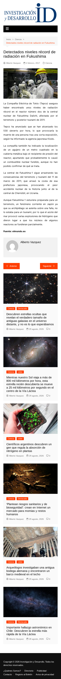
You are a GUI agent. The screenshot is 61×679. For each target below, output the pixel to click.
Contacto (7, 674)
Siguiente (47, 266)
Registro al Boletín (23, 674)
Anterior (13, 266)
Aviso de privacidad (45, 674)
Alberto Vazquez (13, 63)
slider (20, 372)
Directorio (28, 671)
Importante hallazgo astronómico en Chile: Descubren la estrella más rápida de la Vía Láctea (29, 631)
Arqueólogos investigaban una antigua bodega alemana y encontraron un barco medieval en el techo (30, 571)
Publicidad (41, 671)
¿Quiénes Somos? (12, 671)
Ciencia (48, 63)
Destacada (22, 309)
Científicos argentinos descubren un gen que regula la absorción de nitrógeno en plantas (29, 448)
